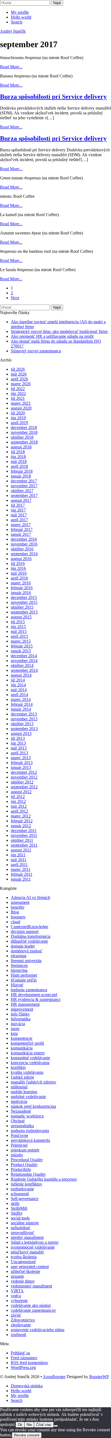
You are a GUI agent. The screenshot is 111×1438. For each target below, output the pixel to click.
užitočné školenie (25, 1271)
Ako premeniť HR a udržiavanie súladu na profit (52, 336)
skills (15, 1203)
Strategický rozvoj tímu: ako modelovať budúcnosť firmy (59, 331)
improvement (22, 1009)
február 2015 (22, 646)
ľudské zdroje (22, 1077)
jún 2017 (18, 510)
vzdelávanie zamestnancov (33, 1310)
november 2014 (24, 660)
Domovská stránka (27, 1386)
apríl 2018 (19, 466)
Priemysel (19, 1145)
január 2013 (21, 767)
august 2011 (21, 850)
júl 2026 (18, 369)
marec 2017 (21, 524)
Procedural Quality (27, 1159)
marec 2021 (21, 403)
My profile (20, 12)
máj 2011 (18, 859)
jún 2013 (18, 743)
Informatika (20, 1019)
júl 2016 (18, 563)
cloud (15, 921)
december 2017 (24, 481)
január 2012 (21, 825)
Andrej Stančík (13, 31)
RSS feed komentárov (29, 1362)
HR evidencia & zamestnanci (35, 999)
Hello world (21, 17)
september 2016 (24, 553)
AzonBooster (54, 1376)
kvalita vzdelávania (27, 1072)
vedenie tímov (23, 1281)
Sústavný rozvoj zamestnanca (36, 351)
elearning (18, 955)
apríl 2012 (19, 811)
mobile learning (24, 1091)
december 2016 (24, 539)
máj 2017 (19, 515)
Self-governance (25, 1198)
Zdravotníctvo (23, 1320)
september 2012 (24, 787)
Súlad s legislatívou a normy (35, 1242)
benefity (18, 907)
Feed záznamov (24, 1357)
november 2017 (24, 485)
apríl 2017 (19, 519)
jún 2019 (18, 417)
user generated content (30, 1266)
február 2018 (22, 471)
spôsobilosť (20, 1227)
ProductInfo (21, 1169)
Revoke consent (26, 1435)
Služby (17, 1213)
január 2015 (21, 651)
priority (17, 1155)
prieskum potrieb (25, 1150)
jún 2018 (18, 456)
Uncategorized (23, 1261)
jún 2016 (18, 568)
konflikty (18, 1067)
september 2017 (24, 495)
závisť (16, 1315)
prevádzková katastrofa (30, 1140)
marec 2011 (20, 869)
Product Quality (24, 1164)
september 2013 (24, 728)
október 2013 (22, 723)
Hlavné (17, 985)
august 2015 (21, 617)
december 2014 (24, 655)
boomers (18, 917)
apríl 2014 (19, 694)
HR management (25, 1004)
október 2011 (22, 840)
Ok (20, 1425)
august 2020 (21, 408)
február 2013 (22, 762)
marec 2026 (21, 383)
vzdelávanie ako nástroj (31, 1305)
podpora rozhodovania (30, 1130)
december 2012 (24, 772)
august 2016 (21, 558)
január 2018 (21, 476)
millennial (19, 1087)
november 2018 (24, 432)
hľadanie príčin (24, 980)
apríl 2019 (19, 422)
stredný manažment (27, 1237)
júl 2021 (18, 398)
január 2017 (21, 534)
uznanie (17, 1276)
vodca (16, 1295)
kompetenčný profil (27, 1043)
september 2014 (24, 670)
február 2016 (22, 587)
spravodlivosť (22, 1232)
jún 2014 (18, 685)
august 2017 (21, 500)
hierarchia (19, 970)
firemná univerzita (26, 960)
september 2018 (24, 442)
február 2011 (21, 874)
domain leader (23, 946)
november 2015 (24, 602)
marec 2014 (21, 699)
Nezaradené (21, 1111)
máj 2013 (19, 748)
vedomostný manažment (31, 1286)
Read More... (11, 66)
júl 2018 (18, 451)
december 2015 (24, 597)
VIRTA (17, 1291)
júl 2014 (18, 680)
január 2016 (21, 592)
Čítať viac (43, 1425)
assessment (20, 902)
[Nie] (56, 1426)
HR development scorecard (34, 994)
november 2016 (24, 544)
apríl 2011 (19, 864)
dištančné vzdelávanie (29, 941)
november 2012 (24, 777)
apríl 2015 (19, 636)
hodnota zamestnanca (29, 989)
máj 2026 (19, 374)
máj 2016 (19, 573)
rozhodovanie (22, 1189)
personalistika (22, 1125)
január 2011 (21, 879)
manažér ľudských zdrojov (33, 1082)
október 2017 (22, 490)
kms (14, 1033)
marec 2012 (21, 816)
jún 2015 (18, 626)
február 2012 (22, 821)
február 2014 (22, 704)
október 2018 (22, 437)
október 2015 (22, 607)
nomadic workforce (27, 1116)
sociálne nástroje (25, 1223)
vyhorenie (19, 1300)
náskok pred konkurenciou (33, 1106)
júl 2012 (18, 796)
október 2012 (22, 782)
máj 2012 (19, 806)
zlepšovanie (21, 1325)
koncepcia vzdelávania (30, 1062)
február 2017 (22, 529)
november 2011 (24, 835)
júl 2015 (18, 621)
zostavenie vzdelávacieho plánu (37, 1329)
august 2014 (21, 675)
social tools (20, 1218)
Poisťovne (19, 1135)
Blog (15, 912)
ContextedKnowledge (29, 926)
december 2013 (24, 714)
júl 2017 (18, 505)
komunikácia (22, 1048)
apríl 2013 (19, 753)
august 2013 (21, 733)
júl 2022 (18, 388)
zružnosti (18, 1334)
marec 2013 (21, 757)
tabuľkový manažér (27, 1252)
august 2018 (21, 447)
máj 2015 (19, 631)
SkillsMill (19, 1208)
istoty (15, 1028)
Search (16, 22)
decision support (25, 931)
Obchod (18, 1121)
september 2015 (24, 612)
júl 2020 (18, 413)
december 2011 (24, 830)
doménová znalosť (26, 951)
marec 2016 (21, 583)
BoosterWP (99, 1376)
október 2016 (22, 549)
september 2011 (24, 845)
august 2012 (21, 791)
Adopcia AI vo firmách (30, 897)
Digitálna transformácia (30, 936)
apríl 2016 (19, 578)
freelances (19, 965)
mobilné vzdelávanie (28, 1096)
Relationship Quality (28, 1174)
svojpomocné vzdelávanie (33, 1247)
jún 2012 (18, 801)
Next (15, 297)
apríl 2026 (19, 379)
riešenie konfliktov (26, 1184)
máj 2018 (19, 461)
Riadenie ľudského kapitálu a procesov (44, 1179)
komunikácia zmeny (28, 1053)
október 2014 (22, 665)
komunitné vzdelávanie (30, 1057)
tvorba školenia (24, 1257)
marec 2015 (21, 641)
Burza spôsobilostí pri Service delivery (53, 96)
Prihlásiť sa (20, 1353)
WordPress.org (23, 1367)
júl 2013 (18, 738)
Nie (29, 1425)
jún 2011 (18, 855)
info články (20, 1014)
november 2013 (24, 719)
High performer (24, 975)
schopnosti (20, 1193)
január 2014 (21, 709)
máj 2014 (19, 689)
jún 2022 (18, 393)
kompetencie (21, 1038)
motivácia (19, 1101)
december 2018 (24, 427)
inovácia (18, 1023)
